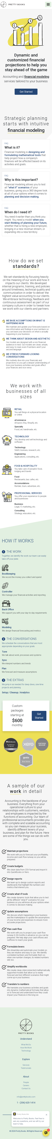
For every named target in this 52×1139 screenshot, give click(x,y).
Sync (4, 660)
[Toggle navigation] (48, 4)
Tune (4, 651)
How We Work (26, 1048)
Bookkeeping (8, 573)
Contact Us (26, 1088)
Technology (26, 1051)
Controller (7, 591)
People (26, 1082)
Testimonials (26, 1068)
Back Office (8, 609)
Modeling (6, 627)
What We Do (26, 1045)
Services (26, 1065)
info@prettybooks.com (26, 1097)
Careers (26, 1085)
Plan (4, 668)
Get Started (26, 91)
